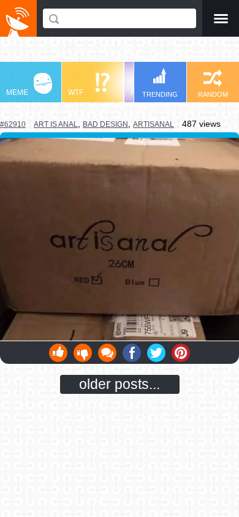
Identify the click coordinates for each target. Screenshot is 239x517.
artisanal (153, 124)
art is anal (56, 124)
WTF (75, 92)
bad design (105, 124)
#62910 (13, 124)
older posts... (119, 384)
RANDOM (213, 94)
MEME (17, 92)
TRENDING (160, 94)
